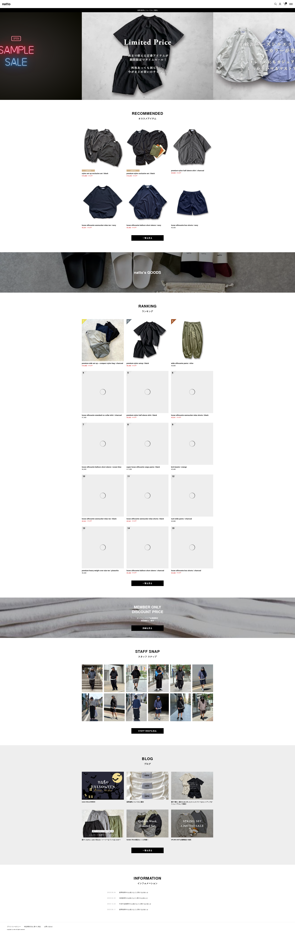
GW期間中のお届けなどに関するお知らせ (133, 898)
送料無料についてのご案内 (147, 10)
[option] (147, 56)
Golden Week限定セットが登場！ (138, 840)
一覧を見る (147, 238)
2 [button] (145, 97)
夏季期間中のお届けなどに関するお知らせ (133, 892)
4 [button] (148, 97)
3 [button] (147, 97)
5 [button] (149, 97)
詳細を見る (147, 628)
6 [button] (151, 97)
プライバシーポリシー (14, 926)
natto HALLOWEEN (88, 802)
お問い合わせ (48, 926)
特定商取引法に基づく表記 (32, 926)
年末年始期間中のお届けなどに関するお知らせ (135, 904)
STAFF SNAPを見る (147, 731)
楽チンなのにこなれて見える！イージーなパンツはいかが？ (101, 840)
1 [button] (144, 97)
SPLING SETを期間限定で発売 (181, 840)
